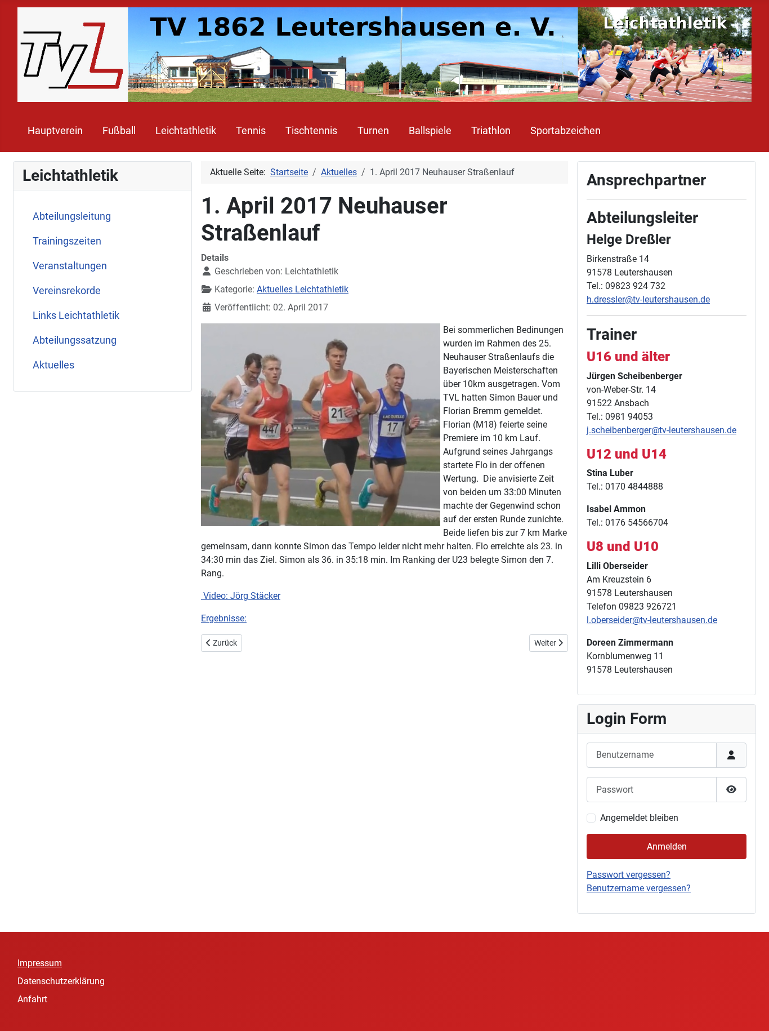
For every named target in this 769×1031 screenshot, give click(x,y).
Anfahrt (32, 999)
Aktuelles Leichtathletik (302, 289)
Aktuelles (53, 365)
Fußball (119, 130)
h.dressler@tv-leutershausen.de (648, 299)
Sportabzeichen (565, 130)
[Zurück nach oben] (749, 1010)
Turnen (373, 130)
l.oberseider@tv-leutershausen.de (652, 620)
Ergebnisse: (224, 618)
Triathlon (491, 130)
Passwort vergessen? (628, 874)
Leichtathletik (185, 130)
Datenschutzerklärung (61, 981)
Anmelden (667, 846)
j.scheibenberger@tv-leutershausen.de (661, 430)
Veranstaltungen (70, 266)
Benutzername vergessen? (639, 888)
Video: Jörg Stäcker (240, 595)
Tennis (251, 130)
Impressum (39, 963)
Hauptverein (55, 130)
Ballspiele (430, 130)
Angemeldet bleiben (639, 817)
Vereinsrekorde (67, 290)
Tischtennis (311, 130)
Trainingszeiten (67, 241)
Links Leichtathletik (76, 315)
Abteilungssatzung (75, 340)
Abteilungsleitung (72, 216)
